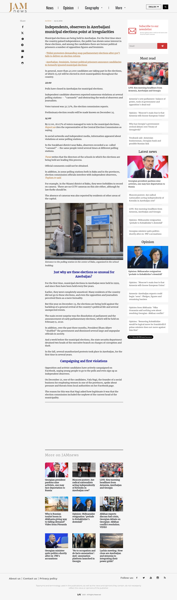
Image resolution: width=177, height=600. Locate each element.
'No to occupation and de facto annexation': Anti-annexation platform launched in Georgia (83, 556)
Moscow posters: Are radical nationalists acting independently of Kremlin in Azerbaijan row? (83, 485)
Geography (92, 7)
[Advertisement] (84, 426)
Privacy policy (48, 578)
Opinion (68, 7)
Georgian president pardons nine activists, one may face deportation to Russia (55, 485)
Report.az (50, 127)
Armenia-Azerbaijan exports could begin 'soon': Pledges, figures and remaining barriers (145, 296)
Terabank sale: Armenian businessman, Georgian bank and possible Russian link (145, 141)
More (118, 7)
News (49, 7)
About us (14, 578)
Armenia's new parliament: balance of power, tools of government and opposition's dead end (147, 102)
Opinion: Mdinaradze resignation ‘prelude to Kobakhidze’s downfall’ (83, 518)
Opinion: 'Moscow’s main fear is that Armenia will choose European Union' (147, 114)
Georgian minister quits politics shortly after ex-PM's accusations (56, 554)
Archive (49, 21)
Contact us (30, 578)
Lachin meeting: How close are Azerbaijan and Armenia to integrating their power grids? (111, 556)
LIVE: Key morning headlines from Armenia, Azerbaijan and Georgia (111, 484)
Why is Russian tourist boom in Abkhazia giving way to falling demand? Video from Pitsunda (56, 519)
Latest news (148, 152)
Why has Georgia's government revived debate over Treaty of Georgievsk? (144, 127)
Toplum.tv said (53, 177)
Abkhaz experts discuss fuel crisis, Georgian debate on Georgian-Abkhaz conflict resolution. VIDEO (110, 520)
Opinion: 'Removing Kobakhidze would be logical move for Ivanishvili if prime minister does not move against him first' (147, 325)
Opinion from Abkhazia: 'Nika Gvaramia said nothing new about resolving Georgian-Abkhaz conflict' (146, 310)
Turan (48, 157)
